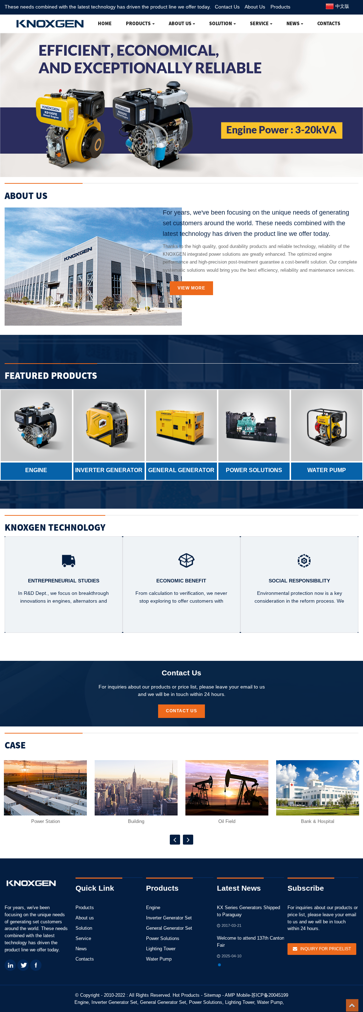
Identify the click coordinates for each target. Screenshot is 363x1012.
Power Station (45, 821)
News (293, 23)
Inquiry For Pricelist (325, 948)
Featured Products (51, 375)
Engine (153, 907)
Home (105, 23)
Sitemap (212, 995)
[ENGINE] (36, 425)
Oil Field (226, 821)
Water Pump (159, 959)
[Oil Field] (226, 787)
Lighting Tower (160, 948)
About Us (255, 7)
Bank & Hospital (317, 821)
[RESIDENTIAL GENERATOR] (181, 425)
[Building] (136, 787)
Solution (220, 23)
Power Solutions (162, 938)
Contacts (328, 23)
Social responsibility (299, 581)
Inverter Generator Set (169, 917)
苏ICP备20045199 (269, 995)
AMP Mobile (237, 995)
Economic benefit (181, 581)
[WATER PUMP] (326, 425)
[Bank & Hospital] (317, 787)
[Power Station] (45, 787)
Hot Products (186, 995)
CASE (15, 745)
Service (259, 23)
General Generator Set (169, 928)
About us (180, 23)
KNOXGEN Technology (55, 527)
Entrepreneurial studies (63, 581)
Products (280, 7)
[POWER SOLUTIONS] (254, 425)
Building (136, 821)
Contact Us (227, 7)
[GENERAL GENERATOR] (109, 425)
